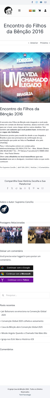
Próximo (44, 43)
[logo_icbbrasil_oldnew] (8, 6)
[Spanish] (30, 10)
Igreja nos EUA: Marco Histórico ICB (17, 339)
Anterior (34, 43)
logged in (21, 256)
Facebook (31, 140)
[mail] (45, 2)
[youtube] (41, 2)
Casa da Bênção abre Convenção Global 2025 (22, 327)
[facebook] (32, 2)
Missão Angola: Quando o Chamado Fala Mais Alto (24, 333)
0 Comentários (44, 167)
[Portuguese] (34, 10)
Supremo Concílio (9, 167)
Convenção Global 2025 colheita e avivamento (22, 321)
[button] (2, 235)
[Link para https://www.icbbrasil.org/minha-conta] (45, 10)
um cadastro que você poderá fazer (21, 130)
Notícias (34, 167)
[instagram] (37, 2)
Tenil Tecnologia (25, 395)
